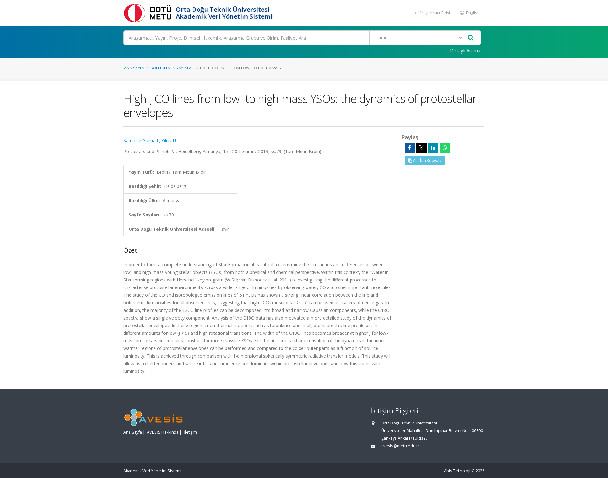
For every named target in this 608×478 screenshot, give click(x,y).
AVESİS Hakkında (163, 432)
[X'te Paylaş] (421, 148)
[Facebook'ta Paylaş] (410, 148)
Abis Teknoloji (457, 471)
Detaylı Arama (465, 50)
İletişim (190, 432)
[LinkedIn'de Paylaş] (433, 148)
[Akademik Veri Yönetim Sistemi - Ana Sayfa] (149, 13)
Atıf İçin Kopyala (426, 160)
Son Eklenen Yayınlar (172, 67)
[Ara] (471, 38)
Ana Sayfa (134, 67)
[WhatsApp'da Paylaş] (445, 148)
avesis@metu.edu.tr (400, 446)
